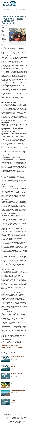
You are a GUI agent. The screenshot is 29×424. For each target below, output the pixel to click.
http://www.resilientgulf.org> (7, 344)
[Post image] (5, 359)
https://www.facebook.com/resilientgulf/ (9, 345)
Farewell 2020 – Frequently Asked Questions (18, 400)
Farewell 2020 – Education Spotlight (18, 382)
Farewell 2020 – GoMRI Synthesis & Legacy (18, 357)
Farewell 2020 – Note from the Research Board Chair (17, 374)
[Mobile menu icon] (26, 3)
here (6, 288)
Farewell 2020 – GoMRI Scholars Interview (18, 365)
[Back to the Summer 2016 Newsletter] (12, 347)
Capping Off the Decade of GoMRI (18, 390)
